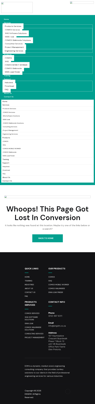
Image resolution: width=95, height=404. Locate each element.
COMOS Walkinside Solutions (18, 40)
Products (8, 54)
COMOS (8, 58)
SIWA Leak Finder (12, 72)
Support (7, 79)
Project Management (14, 47)
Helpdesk (9, 82)
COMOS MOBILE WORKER (16, 65)
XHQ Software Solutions (16, 33)
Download (9, 86)
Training (7, 75)
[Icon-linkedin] (67, 391)
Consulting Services (14, 43)
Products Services (13, 26)
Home (6, 19)
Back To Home (46, 238)
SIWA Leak (9, 36)
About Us (8, 93)
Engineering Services (14, 51)
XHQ (7, 61)
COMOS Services (12, 30)
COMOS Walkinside (13, 68)
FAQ (6, 89)
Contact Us (8, 97)
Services (7, 23)
